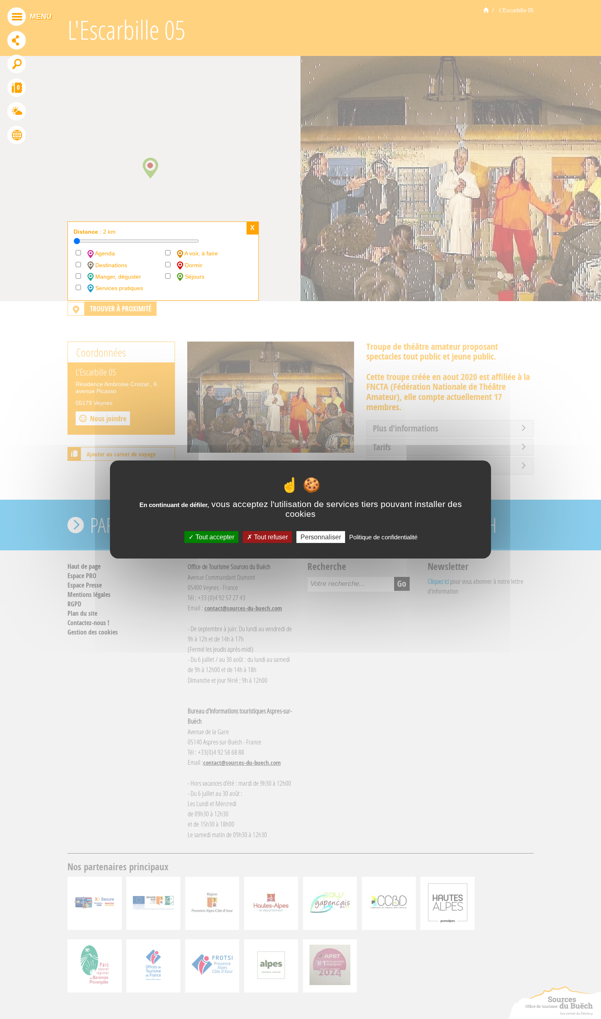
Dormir (192, 265)
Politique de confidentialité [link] (383, 537)
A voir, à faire (200, 253)
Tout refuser (270, 537)
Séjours (193, 276)
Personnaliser (320, 537)
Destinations (110, 265)
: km (95, 231)
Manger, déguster (117, 276)
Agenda (104, 253)
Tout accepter (214, 537)
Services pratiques (118, 288)
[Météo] (16, 112)
